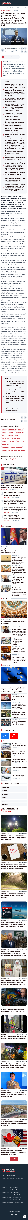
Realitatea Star (5, 1189)
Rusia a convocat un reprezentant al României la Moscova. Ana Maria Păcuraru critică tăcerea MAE (15, 407)
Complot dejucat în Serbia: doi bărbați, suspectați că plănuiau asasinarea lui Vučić (15, 383)
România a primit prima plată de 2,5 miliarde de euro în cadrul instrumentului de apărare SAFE (13, 690)
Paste (4, 429)
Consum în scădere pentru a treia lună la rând (18, 698)
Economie (6, 505)
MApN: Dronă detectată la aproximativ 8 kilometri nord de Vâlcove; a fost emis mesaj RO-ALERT (15, 390)
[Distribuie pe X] (25, 51)
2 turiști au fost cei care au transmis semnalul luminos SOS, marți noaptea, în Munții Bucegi (14, 837)
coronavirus (5, 444)
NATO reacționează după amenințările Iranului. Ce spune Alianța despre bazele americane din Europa (15, 518)
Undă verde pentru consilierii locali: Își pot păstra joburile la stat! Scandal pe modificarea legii (15, 399)
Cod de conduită (19, 1178)
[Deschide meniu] (25, 3)
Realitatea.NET (5, 1187)
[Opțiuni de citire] (24, 1216)
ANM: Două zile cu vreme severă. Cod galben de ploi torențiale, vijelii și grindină (13, 895)
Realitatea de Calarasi (6, 1197)
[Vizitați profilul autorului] (2, 50)
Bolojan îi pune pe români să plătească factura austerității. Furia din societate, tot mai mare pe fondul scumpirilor (13, 954)
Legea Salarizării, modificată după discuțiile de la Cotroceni (17, 642)
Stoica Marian (23, 833)
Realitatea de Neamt (17, 49)
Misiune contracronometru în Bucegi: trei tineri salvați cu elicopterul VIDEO (13, 1037)
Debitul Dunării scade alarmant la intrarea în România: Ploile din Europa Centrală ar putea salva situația (15, 501)
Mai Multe (14, 1159)
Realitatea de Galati (15, 1192)
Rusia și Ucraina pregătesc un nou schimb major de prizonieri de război (13, 1010)
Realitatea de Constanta (18, 1200)
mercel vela (19, 432)
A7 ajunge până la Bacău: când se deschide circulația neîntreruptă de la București (14, 1123)
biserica (20, 429)
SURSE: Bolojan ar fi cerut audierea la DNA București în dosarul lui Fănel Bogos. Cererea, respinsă (19, 659)
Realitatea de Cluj (5, 1192)
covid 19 (11, 432)
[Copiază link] (22, 48)
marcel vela (5, 438)
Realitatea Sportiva (14, 1187)
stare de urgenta (16, 438)
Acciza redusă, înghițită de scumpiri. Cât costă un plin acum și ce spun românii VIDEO (19, 715)
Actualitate (12, 7)
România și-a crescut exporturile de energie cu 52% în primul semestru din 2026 (19, 706)
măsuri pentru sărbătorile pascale (12, 447)
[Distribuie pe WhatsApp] (22, 51)
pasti (3, 435)
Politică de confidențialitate (8, 1178)
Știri (7, 7)
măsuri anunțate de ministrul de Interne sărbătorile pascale (13, 451)
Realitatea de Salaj (17, 1197)
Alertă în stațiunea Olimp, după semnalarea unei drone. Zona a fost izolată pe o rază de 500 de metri (13, 924)
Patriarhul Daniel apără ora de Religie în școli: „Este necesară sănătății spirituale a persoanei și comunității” (13, 982)
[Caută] (20, 3)
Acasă (4, 7)
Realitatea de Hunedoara (7, 1202)
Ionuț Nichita (23, 1090)
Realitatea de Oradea (6, 1205)
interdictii (11, 441)
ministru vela (12, 429)
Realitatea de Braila (19, 1202)
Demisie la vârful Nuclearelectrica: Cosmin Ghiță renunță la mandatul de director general (13, 1094)
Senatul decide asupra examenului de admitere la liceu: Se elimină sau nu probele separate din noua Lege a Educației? (19, 591)
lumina (4, 441)
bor (18, 441)
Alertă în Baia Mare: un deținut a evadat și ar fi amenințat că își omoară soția (12, 487)
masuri (4, 432)
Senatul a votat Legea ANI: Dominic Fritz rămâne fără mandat (18, 650)
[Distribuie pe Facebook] (25, 48)
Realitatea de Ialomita (6, 1200)
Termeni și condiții (11, 1175)
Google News (14, 459)
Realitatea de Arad (14, 1189)
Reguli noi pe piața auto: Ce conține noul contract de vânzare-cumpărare (19, 723)
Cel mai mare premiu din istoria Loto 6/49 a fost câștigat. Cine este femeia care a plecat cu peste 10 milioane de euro (15, 510)
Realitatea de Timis (18, 1194)
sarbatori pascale (13, 435)
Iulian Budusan (23, 862)
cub (23, 441)
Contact (3, 1175)
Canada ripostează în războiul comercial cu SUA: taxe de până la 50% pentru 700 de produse (14, 1152)
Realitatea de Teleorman (7, 1194)
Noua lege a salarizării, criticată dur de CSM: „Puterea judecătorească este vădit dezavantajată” (14, 494)
